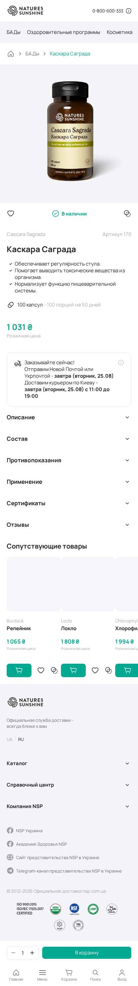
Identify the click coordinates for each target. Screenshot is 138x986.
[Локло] (88, 584)
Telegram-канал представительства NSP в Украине (69, 871)
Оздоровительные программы (63, 32)
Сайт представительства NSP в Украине (57, 857)
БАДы (13, 32)
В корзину (87, 952)
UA (9, 739)
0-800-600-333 (107, 11)
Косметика (119, 32)
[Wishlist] (11, 213)
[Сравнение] (127, 213)
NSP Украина (29, 831)
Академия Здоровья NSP (41, 844)
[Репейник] (34, 584)
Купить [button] (19, 670)
